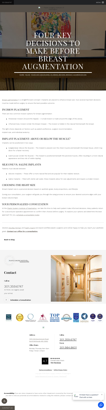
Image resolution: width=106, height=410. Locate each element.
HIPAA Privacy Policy (60, 370)
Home (22, 74)
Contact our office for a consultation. (22, 231)
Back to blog (9, 240)
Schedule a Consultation (20, 300)
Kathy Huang (30, 228)
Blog (27, 74)
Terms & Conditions (45, 370)
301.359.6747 (7, 2)
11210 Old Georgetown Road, (39, 340)
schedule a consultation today (27, 215)
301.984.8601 (68, 347)
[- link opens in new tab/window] (8, 317)
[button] (4, 401)
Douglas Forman (15, 228)
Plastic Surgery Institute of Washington (22, 208)
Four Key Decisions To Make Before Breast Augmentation (59, 74)
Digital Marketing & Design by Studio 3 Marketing (51, 376)
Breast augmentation (10, 100)
